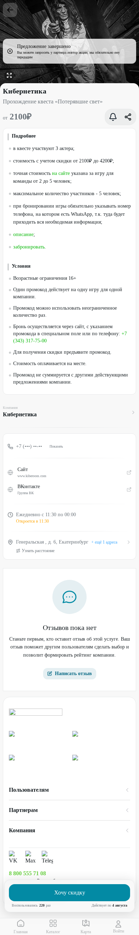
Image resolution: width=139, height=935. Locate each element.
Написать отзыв (73, 673)
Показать (56, 446)
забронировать (29, 247)
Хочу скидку (69, 892)
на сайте (61, 173)
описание (23, 234)
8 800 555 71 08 (27, 873)
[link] (38, 740)
